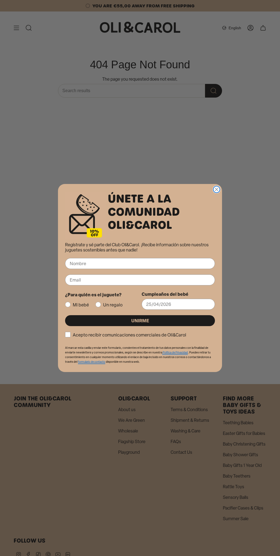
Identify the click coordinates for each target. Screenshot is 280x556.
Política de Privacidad (175, 352)
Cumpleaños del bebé (165, 294)
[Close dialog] (216, 189)
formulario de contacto (91, 362)
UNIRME (140, 320)
